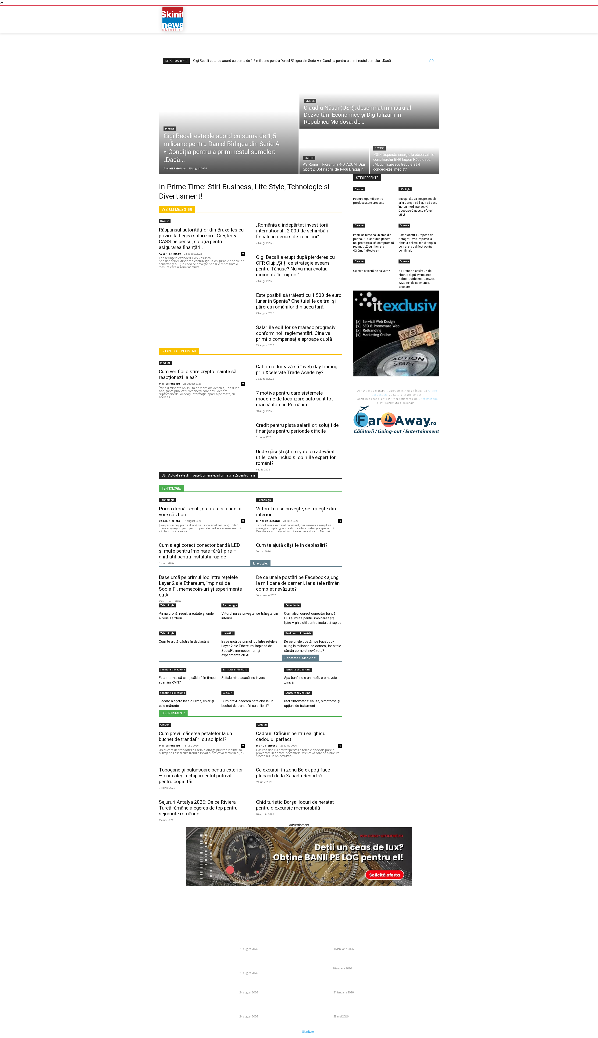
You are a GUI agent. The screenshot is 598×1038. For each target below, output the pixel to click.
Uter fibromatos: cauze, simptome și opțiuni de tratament (312, 703)
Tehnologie (167, 499)
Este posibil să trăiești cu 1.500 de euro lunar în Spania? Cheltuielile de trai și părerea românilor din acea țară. (299, 301)
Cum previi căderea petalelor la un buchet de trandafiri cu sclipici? (247, 703)
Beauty (326, 968)
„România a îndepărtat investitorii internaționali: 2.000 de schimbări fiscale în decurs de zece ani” (292, 230)
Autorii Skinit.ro (170, 253)
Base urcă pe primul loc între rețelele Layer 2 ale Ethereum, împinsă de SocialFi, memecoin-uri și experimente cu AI (200, 586)
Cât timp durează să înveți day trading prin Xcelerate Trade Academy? (296, 369)
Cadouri (227, 692)
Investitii (165, 362)
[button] (405, 19)
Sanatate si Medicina (172, 669)
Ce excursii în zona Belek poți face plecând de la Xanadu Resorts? (293, 772)
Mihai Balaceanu (268, 521)
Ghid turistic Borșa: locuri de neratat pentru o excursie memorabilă (295, 805)
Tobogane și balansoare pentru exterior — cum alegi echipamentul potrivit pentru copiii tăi (201, 775)
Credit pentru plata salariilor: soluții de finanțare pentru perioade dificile (297, 428)
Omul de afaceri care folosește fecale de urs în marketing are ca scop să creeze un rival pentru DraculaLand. (360, 982)
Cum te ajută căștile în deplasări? (291, 545)
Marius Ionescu (169, 383)
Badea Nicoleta (169, 521)
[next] (433, 61)
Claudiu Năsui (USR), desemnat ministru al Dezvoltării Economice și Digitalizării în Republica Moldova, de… (267, 962)
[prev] (429, 61)
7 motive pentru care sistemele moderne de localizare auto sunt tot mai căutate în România (294, 398)
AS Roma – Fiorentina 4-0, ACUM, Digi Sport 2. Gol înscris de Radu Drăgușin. (268, 984)
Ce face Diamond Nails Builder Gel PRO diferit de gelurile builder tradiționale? (361, 960)
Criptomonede (428, 398)
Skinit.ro (308, 1031)
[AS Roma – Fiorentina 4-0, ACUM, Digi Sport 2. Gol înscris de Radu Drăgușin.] (334, 152)
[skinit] (173, 19)
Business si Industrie (298, 633)
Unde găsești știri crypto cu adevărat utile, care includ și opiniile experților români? (296, 457)
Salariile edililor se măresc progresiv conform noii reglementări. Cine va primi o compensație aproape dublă (295, 333)
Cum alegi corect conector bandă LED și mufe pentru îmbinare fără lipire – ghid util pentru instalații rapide (199, 551)
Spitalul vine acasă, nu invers (243, 678)
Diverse (169, 128)
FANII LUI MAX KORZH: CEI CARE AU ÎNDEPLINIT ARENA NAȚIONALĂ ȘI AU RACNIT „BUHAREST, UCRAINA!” (362, 1006)
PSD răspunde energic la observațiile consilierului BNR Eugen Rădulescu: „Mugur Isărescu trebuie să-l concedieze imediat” (268, 1006)
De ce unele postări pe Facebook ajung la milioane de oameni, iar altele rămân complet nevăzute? (298, 583)
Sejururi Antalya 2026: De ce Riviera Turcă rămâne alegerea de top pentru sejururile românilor (198, 808)
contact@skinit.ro (152, 964)
